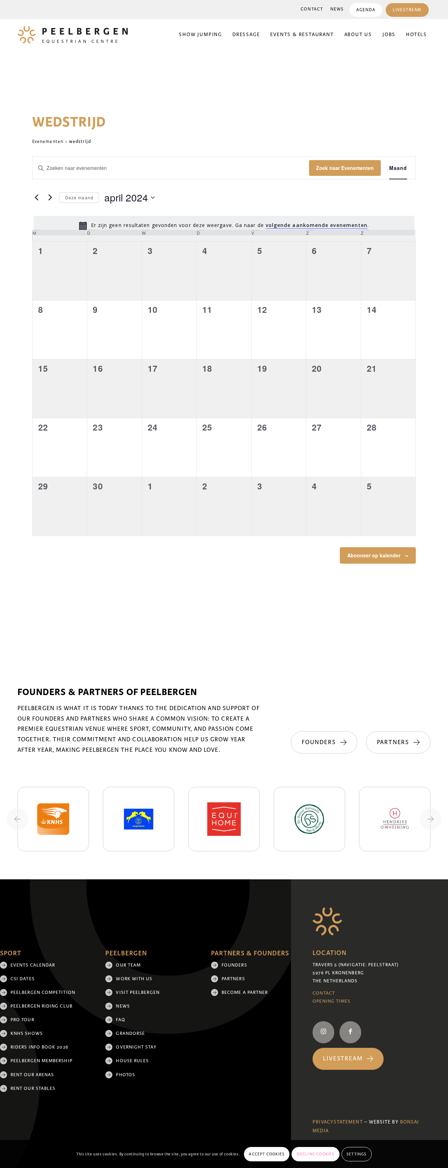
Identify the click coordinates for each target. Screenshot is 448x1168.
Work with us (134, 979)
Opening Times (331, 1001)
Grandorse (130, 1033)
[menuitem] (312, 9)
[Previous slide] (17, 819)
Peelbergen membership (41, 1061)
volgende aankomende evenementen (317, 225)
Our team (128, 965)
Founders (234, 965)
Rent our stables (32, 1088)
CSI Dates (22, 979)
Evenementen (47, 141)
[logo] (73, 34)
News (337, 9)
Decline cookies (316, 1154)
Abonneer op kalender (373, 555)
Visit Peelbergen (137, 992)
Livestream (407, 10)
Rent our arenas (32, 1075)
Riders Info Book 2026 (39, 1047)
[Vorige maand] (36, 197)
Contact (312, 9)
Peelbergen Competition (42, 992)
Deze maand (79, 197)
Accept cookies (267, 1154)
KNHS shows (26, 1033)
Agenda (365, 10)
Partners (233, 979)
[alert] (224, 225)
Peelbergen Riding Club (41, 1006)
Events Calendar (32, 965)
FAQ (120, 1020)
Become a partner (245, 992)
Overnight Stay (136, 1047)
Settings (356, 1154)
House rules (132, 1061)
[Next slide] (430, 819)
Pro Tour (22, 1020)
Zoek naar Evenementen (345, 167)
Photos (125, 1075)
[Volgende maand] (50, 197)
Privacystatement (338, 1122)
